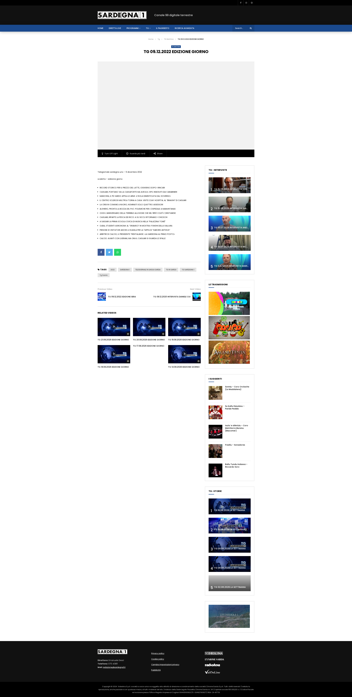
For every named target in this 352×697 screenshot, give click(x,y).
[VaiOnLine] (212, 673)
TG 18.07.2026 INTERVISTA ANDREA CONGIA (237, 227)
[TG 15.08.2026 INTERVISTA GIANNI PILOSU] (230, 204)
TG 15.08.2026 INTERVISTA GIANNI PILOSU (236, 208)
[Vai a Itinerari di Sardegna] (229, 627)
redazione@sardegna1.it (114, 667)
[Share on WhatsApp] (117, 252)
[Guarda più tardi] (251, 2)
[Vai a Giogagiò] (229, 338)
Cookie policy (157, 659)
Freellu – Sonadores (235, 444)
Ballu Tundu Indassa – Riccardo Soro (236, 465)
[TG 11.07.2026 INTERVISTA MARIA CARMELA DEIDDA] (230, 262)
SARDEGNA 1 (125, 269)
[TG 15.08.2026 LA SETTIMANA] (230, 526)
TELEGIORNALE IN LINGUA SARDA (147, 269)
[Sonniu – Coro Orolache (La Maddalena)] (215, 393)
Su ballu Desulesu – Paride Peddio (234, 407)
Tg (147, 28)
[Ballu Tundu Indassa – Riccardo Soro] (215, 470)
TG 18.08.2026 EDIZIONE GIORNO (113, 367)
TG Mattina (169, 39)
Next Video (195, 289)
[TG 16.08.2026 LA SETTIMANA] (230, 506)
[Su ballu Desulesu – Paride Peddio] (215, 412)
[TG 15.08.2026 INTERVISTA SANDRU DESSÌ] (230, 185)
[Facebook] (240, 2)
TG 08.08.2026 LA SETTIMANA (230, 567)
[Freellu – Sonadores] (215, 451)
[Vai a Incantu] (229, 314)
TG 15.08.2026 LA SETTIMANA (229, 529)
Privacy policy (157, 653)
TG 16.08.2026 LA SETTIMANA (229, 510)
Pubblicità (156, 670)
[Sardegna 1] (122, 15)
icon (114, 326)
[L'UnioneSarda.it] (214, 659)
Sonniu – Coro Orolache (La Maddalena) (237, 388)
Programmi (133, 28)
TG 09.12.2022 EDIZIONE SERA (122, 296)
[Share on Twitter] (109, 252)
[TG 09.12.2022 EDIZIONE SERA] (102, 297)
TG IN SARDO (171, 269)
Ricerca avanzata (184, 28)
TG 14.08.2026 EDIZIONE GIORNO (184, 367)
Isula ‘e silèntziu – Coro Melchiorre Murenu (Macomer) (236, 428)
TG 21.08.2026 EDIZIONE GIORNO (113, 339)
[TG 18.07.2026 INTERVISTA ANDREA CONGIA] (230, 224)
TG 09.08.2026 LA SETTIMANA (230, 548)
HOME (100, 28)
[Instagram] (246, 2)
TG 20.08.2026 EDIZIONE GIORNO (149, 339)
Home (150, 39)
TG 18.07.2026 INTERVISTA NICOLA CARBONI (237, 246)
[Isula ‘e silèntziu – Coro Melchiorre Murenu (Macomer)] (215, 432)
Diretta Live (115, 28)
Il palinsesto (162, 28)
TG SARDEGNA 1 (188, 269)
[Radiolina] (212, 665)
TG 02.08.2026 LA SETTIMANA (230, 587)
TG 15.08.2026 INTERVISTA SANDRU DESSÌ (236, 189)
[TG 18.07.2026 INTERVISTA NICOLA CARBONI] (230, 243)
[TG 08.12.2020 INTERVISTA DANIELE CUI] (197, 297)
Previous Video (105, 289)
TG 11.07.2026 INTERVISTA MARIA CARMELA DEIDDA (241, 266)
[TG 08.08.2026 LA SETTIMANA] (230, 564)
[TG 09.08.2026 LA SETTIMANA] (230, 545)
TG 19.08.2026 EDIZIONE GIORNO (184, 339)
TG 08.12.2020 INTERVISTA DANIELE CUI (171, 296)
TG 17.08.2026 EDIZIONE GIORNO (148, 346)
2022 (113, 269)
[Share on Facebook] (101, 252)
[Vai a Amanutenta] (229, 363)
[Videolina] (214, 654)
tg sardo (104, 275)
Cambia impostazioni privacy (165, 664)
